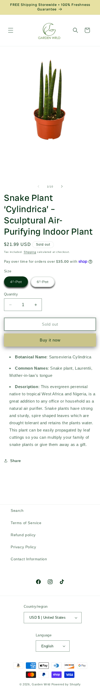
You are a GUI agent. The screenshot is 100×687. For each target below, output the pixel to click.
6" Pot (46, 283)
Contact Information (29, 559)
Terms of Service (26, 523)
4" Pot (19, 283)
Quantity (11, 294)
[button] (11, 30)
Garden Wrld (41, 684)
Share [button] (15, 461)
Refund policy (23, 535)
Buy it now (50, 340)
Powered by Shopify (66, 684)
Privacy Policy (23, 547)
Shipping (30, 251)
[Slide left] (38, 186)
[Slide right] (62, 186)
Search (17, 510)
